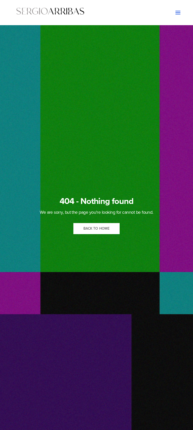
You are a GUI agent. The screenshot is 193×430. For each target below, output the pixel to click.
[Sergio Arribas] (50, 12)
